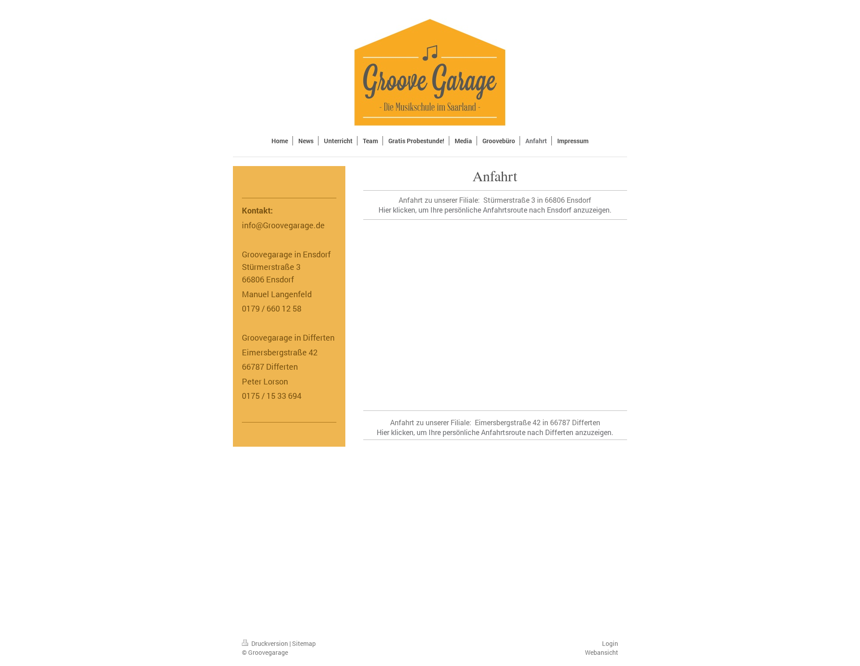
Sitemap (304, 643)
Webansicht (601, 652)
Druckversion (269, 643)
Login (610, 643)
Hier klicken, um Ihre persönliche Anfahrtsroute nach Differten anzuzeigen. (495, 432)
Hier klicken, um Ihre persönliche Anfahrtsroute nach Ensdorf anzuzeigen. (494, 209)
